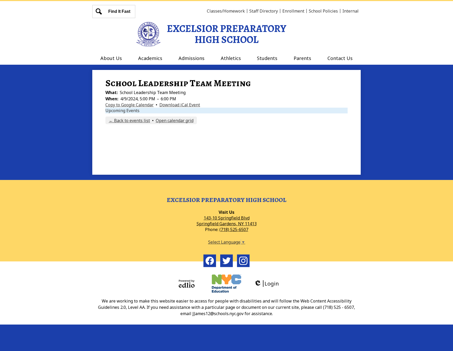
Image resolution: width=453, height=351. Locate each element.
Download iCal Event (179, 105)
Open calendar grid (174, 120)
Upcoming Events (122, 110)
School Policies (323, 11)
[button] (111, 58)
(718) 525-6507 (233, 229)
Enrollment (293, 11)
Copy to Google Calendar (129, 105)
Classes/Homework (226, 11)
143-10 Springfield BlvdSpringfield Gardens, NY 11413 (227, 221)
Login (268, 283)
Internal (350, 11)
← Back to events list (129, 120)
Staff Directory (263, 11)
